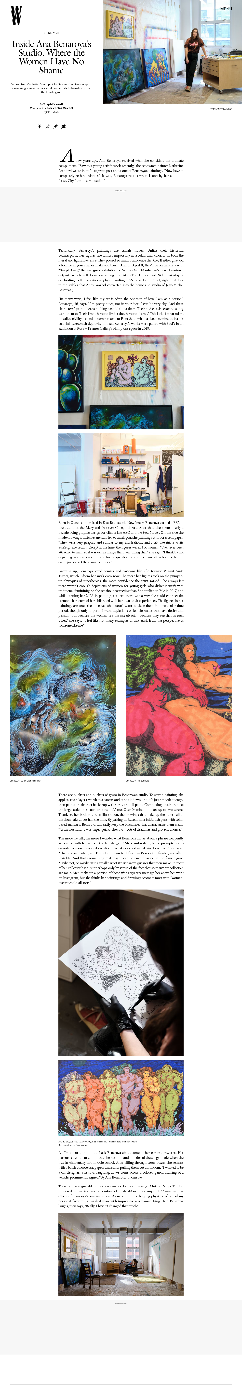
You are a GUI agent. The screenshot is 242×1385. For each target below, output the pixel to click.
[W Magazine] (16, 15)
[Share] (39, 126)
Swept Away (69, 270)
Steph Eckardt (53, 104)
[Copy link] (55, 126)
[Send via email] (63, 126)
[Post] (47, 126)
